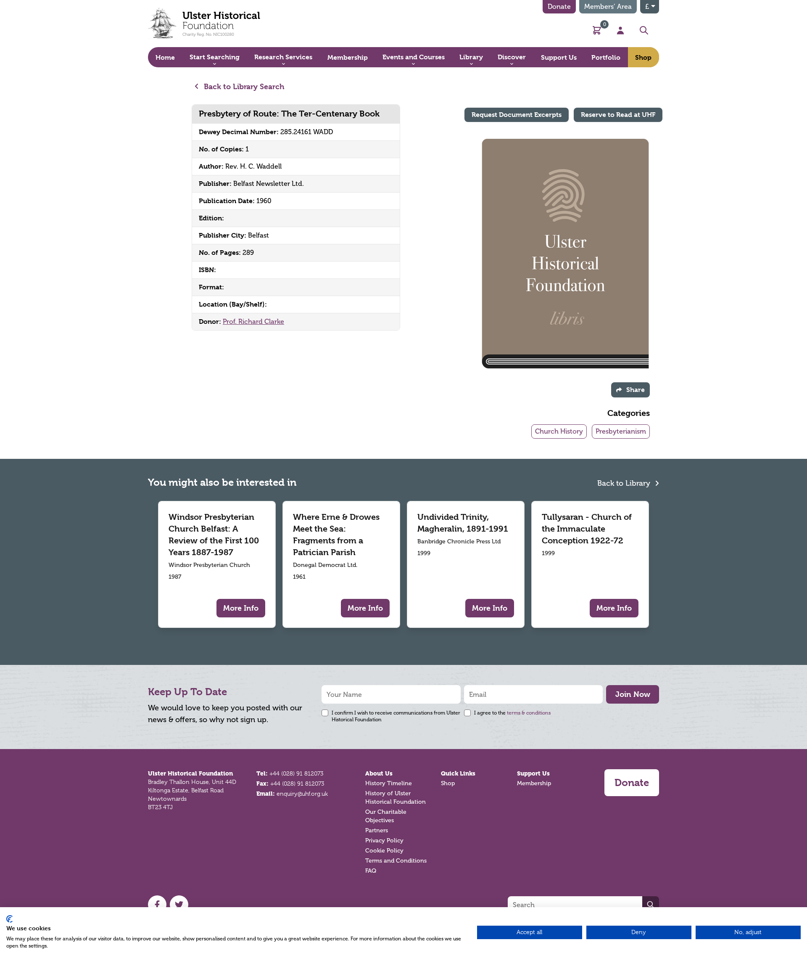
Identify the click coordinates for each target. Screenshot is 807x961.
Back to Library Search (243, 86)
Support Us (533, 773)
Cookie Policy (384, 850)
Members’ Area (608, 7)
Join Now (632, 694)
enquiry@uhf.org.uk (302, 793)
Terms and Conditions (396, 860)
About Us (379, 773)
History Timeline (388, 783)
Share (635, 390)
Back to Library (624, 483)
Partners (376, 830)
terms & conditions (529, 713)
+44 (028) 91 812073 (296, 773)
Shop (448, 783)
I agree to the (512, 713)
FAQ (370, 870)
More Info (240, 608)
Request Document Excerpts (517, 115)
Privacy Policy (384, 840)
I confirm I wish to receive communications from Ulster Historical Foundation (396, 716)
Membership (534, 783)
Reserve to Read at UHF (618, 115)
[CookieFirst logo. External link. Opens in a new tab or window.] (9, 919)
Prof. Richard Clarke (253, 322)
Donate (559, 7)
